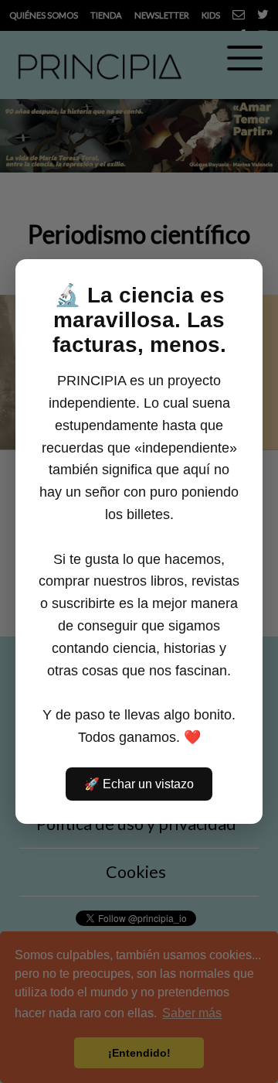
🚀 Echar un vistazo (139, 784)
